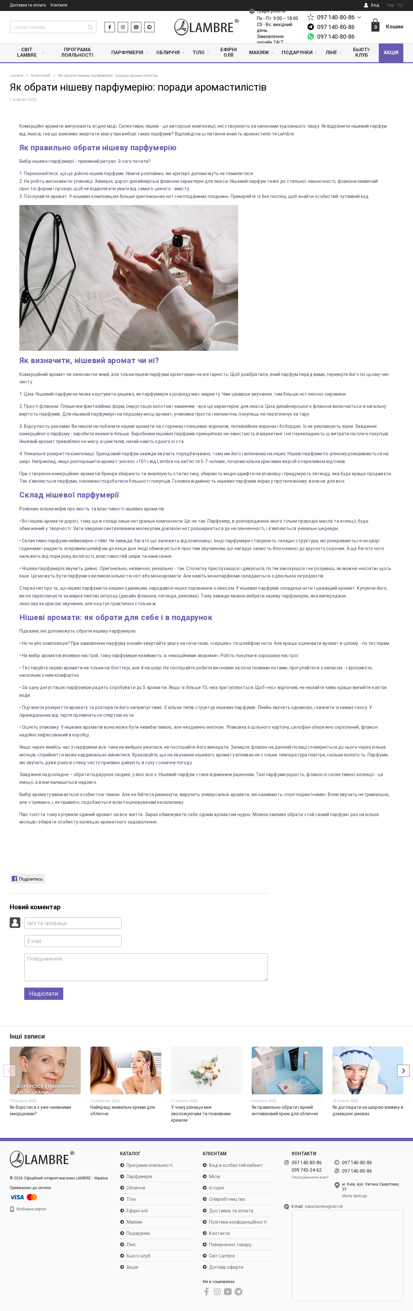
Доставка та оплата (28, 5)
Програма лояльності (77, 52)
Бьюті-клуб (362, 52)
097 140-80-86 (336, 17)
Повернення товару (230, 1244)
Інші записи (27, 1036)
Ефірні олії (228, 52)
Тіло (199, 52)
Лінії (331, 52)
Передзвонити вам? (310, 1177)
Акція (391, 52)
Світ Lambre (27, 52)
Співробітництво (227, 1199)
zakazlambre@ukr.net (324, 1206)
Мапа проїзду (354, 1196)
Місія (214, 1176)
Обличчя (168, 52)
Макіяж (259, 52)
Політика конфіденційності (238, 1222)
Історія (216, 1187)
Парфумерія (127, 52)
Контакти (59, 5)
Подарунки (297, 52)
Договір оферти (226, 1267)
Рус (400, 5)
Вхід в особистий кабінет (236, 1165)
